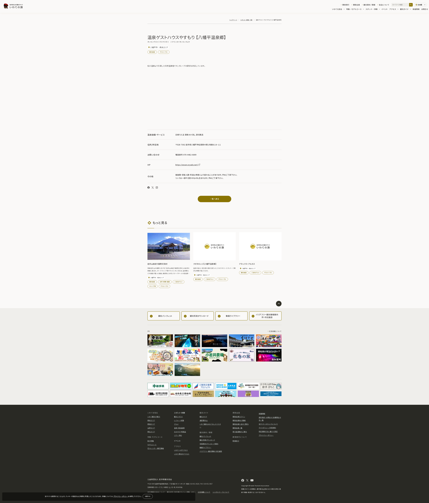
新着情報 (416, 9)
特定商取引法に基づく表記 (268, 431)
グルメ (176, 424)
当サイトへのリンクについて (268, 424)
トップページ (233, 20)
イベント (385, 9)
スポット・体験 (371, 9)
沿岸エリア (151, 428)
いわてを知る (337, 9)
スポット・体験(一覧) (246, 20)
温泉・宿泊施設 (179, 428)
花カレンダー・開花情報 (155, 448)
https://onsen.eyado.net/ (186, 164)
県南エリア (151, 424)
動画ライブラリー (205, 447)
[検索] (411, 4)
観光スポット (178, 416)
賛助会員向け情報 (239, 420)
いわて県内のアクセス (181, 454)
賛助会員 (356, 5)
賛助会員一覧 (237, 428)
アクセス (392, 9)
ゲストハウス (164, 52)
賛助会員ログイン (239, 416)
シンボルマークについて (221, 492)
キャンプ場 (152, 286)
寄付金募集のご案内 (240, 432)
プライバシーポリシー (121, 496)
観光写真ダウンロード (207, 440)
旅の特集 (150, 441)
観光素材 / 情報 (369, 5)
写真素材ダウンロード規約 (209, 444)
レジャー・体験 (179, 420)
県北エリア (151, 432)
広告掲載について (275, 331)
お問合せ (424, 9)
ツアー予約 (178, 435)
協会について (384, 5)
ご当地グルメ (178, 282)
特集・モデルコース (354, 9)
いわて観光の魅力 (153, 416)
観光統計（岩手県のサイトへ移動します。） (181, 492)
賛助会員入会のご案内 (240, 424)
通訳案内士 (204, 420)
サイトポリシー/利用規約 (267, 428)
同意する (147, 496)
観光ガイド (404, 9)
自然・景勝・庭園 (165, 282)
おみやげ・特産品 (180, 432)
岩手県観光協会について (156, 492)
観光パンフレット (205, 436)
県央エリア (151, 420)
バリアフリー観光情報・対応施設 (211, 451)
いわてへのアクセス (181, 450)
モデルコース (152, 445)
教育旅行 (345, 5)
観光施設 (152, 52)
